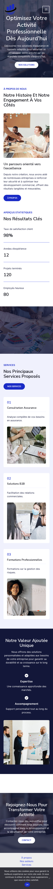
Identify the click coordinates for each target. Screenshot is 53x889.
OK (27, 884)
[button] (14, 386)
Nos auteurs (26, 861)
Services (26, 864)
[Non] (49, 878)
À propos (26, 857)
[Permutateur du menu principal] (45, 9)
